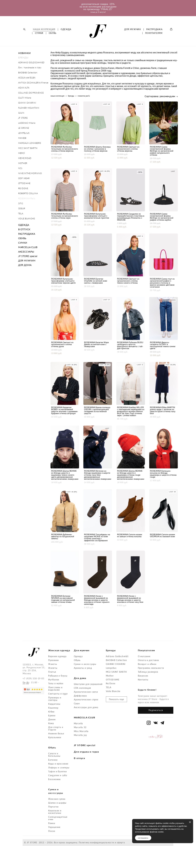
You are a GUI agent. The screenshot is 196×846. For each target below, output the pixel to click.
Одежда (78, 656)
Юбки (51, 711)
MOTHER (22, 163)
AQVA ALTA (23, 87)
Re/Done (110, 683)
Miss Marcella (81, 731)
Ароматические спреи (86, 699)
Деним (52, 719)
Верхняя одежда (57, 656)
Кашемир (53, 708)
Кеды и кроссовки (58, 763)
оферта (121, 842)
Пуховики (53, 660)
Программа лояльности (151, 668)
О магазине (144, 656)
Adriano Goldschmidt (117, 656)
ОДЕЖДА (66, 29)
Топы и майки (55, 683)
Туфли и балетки (57, 771)
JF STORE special (27, 256)
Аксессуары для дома (86, 707)
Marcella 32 (80, 727)
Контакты (143, 679)
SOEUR (21, 208)
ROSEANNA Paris (26, 198)
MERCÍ (21, 153)
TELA (20, 213)
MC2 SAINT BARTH (27, 148)
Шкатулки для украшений (88, 684)
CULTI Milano (24, 97)
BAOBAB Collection (27, 72)
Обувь (77, 660)
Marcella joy (80, 735)
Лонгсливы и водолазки (55, 688)
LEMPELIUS (23, 133)
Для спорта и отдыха (55, 728)
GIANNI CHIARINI (27, 103)
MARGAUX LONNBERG (29, 143)
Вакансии (143, 675)
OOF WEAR (24, 178)
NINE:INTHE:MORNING (30, 173)
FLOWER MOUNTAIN (28, 108)
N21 (20, 168)
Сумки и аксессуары (85, 664)
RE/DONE (23, 188)
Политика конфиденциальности (96, 842)
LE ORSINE (23, 128)
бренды (71, 96)
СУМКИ (39, 33)
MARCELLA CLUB (27, 247)
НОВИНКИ (24, 53)
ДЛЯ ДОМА (25, 265)
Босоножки (54, 779)
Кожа (51, 723)
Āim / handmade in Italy (29, 67)
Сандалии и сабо (57, 775)
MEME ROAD (24, 158)
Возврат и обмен (147, 664)
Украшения (54, 827)
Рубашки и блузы (57, 675)
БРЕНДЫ (23, 57)
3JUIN (21, 113)
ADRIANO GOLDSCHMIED (31, 62)
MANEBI (22, 138)
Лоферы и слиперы (58, 767)
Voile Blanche (113, 691)
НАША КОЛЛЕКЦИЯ (44, 29)
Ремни (51, 823)
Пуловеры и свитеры (54, 698)
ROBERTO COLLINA (28, 193)
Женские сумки (56, 799)
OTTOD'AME (24, 183)
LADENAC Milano (26, 123)
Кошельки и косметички (54, 811)
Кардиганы (54, 704)
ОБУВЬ (53, 33)
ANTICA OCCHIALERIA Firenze (33, 82)
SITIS (20, 203)
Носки (51, 831)
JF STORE (23, 118)
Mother (110, 675)
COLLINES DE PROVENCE (31, 92)
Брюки (51, 715)
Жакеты (52, 664)
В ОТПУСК (24, 229)
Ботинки (53, 760)
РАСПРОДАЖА (154, 29)
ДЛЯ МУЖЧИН (132, 29)
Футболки (53, 679)
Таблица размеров (148, 672)
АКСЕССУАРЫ (26, 251)
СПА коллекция (82, 688)
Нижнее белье (56, 733)
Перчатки (53, 806)
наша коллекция (57, 96)
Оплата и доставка (148, 660)
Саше (77, 703)
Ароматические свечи (86, 692)
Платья (52, 672)
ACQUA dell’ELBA (26, 77)
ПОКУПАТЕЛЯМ (153, 33)
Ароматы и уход (83, 668)
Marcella (78, 723)
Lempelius (111, 668)
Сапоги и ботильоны (54, 754)
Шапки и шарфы (57, 803)
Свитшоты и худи (58, 693)
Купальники (54, 737)
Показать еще (116, 699)
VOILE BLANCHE (26, 218)
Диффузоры (80, 695)
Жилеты (52, 668)
